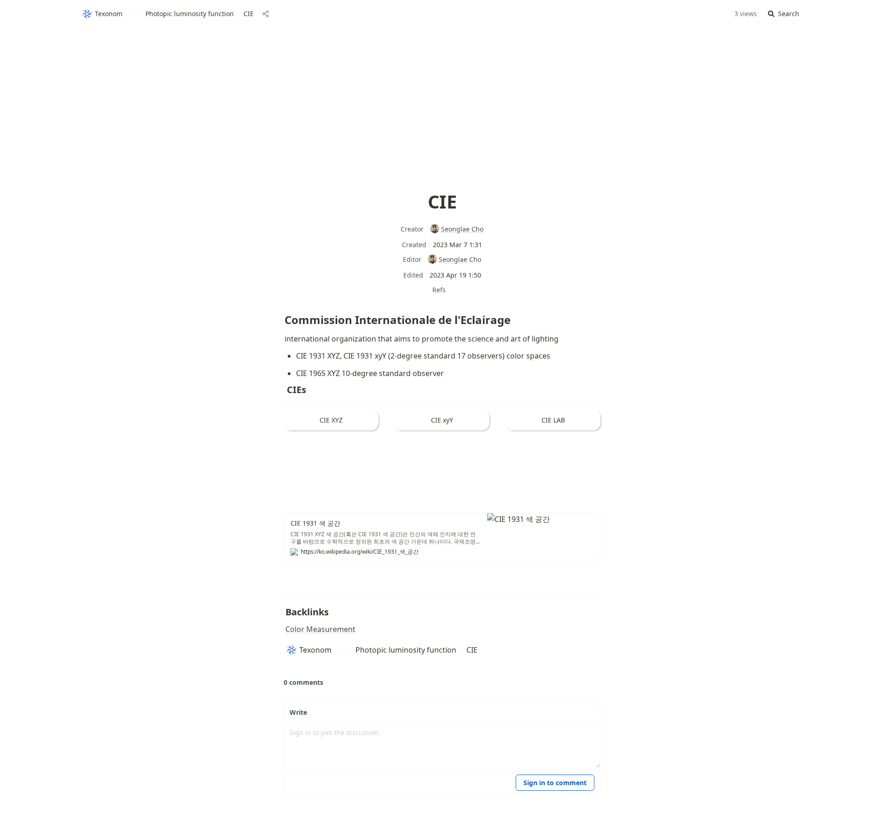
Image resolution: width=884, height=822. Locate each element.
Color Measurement (320, 629)
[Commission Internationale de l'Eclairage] (280, 316)
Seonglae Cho (462, 229)
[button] (783, 14)
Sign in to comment (555, 782)
